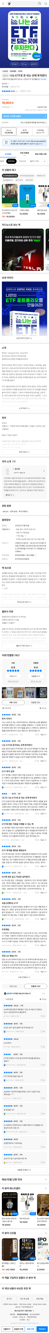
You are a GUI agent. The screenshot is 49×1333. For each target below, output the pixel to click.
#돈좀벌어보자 (8, 180)
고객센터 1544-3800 (10, 1304)
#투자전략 (29, 180)
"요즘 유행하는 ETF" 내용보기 (24, 909)
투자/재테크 (23, 511)
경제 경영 (13, 511)
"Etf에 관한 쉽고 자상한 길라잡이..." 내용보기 (24, 883)
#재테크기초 (41, 176)
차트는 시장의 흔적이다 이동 (27, 1254)
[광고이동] (39, 3)
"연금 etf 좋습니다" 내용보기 (24, 962)
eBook (5, 511)
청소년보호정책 (34, 1314)
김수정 (4, 83)
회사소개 (22, 1317)
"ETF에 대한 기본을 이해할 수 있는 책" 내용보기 (24, 830)
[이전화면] (3, 3)
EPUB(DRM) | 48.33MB (24, 555)
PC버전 (15, 1317)
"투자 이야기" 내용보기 (24, 725)
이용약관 (12, 1314)
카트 (46, 3)
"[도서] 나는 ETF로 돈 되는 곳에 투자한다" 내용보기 (24, 804)
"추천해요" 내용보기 (24, 935)
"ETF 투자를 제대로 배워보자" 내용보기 (24, 856)
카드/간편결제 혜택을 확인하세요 (32, 122)
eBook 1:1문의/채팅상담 (23, 1307)
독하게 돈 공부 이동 (27, 1209)
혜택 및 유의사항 (13, 681)
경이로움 (5, 86)
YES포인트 (6, 107)
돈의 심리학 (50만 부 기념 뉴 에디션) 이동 (10, 1209)
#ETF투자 (19, 180)
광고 (28, 1320)
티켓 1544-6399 (25, 1304)
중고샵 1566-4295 (39, 1304)
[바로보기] (18, 692)
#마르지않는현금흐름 (27, 176)
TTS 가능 (20, 536)
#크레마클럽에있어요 (10, 176)
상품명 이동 (10, 201)
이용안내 (5, 529)
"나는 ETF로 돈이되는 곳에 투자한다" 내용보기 (24, 751)
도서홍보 (22, 1320)
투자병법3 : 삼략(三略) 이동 (10, 1254)
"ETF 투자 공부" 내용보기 (24, 777)
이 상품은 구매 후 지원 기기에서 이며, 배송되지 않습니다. (28, 142)
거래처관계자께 (31, 1317)
